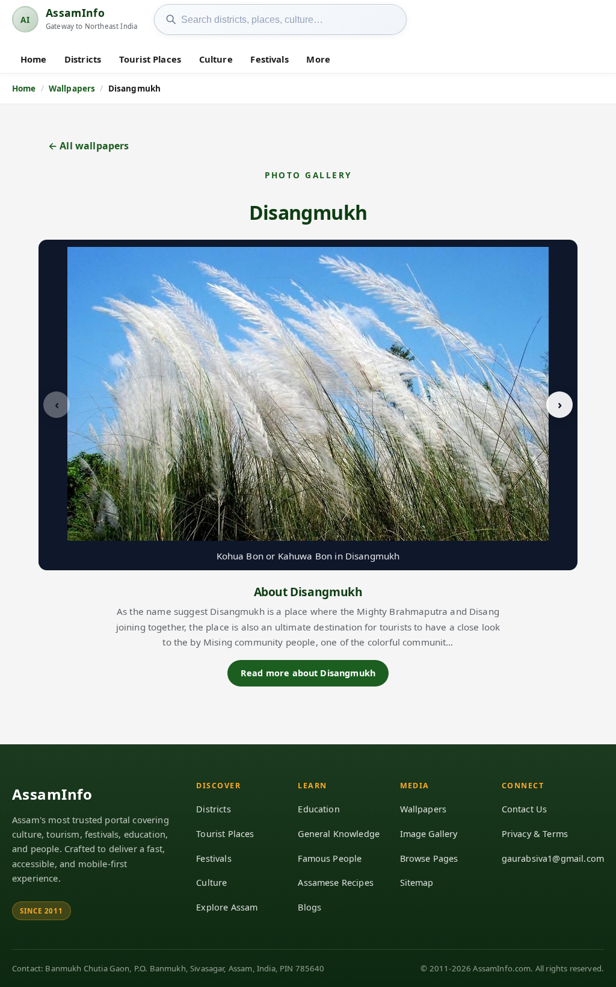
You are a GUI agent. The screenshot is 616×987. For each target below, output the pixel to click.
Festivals (269, 59)
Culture (216, 59)
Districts (82, 59)
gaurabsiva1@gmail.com (553, 858)
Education (318, 809)
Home (33, 59)
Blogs (309, 907)
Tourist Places (150, 59)
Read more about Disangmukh (308, 673)
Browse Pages (429, 858)
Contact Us (524, 809)
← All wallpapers (88, 145)
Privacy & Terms (535, 833)
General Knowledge (339, 833)
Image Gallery (429, 833)
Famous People (330, 858)
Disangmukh (308, 212)
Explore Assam (226, 907)
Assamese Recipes (336, 882)
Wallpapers (423, 809)
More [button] (318, 59)
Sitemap (417, 882)
